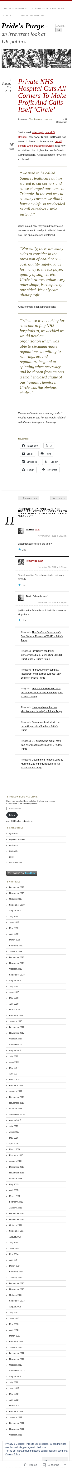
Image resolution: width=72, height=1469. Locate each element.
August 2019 (15, 910)
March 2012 (14, 1405)
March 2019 (14, 940)
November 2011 (16, 1429)
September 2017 (17, 1044)
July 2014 (13, 1242)
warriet (30, 529)
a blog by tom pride (15, 8)
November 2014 (16, 1219)
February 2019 (16, 945)
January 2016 (15, 1161)
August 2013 (15, 1307)
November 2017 (16, 1033)
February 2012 (16, 1411)
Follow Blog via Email (23, 797)
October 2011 (15, 1435)
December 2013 (16, 1283)
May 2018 (13, 998)
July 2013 (13, 1312)
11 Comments (61, 120)
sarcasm (13, 851)
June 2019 (14, 922)
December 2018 (16, 957)
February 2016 (16, 1155)
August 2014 (15, 1237)
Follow (12, 815)
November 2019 (16, 893)
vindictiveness (15, 862)
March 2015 (14, 1196)
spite (11, 857)
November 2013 (16, 1289)
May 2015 (13, 1184)
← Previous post (28, 498)
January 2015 (15, 1208)
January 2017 (15, 1091)
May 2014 (13, 1254)
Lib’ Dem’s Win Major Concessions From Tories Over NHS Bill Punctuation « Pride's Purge (41, 655)
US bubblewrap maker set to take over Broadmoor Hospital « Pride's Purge (41, 745)
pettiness (13, 845)
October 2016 (15, 1108)
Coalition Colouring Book (48, 8)
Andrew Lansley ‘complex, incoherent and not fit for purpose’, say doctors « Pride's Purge (41, 673)
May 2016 (13, 1138)
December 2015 (16, 1167)
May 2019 (13, 928)
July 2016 (13, 1126)
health (11, 149)
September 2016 (17, 1114)
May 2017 (13, 1068)
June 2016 (14, 1132)
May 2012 (13, 1394)
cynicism (47, 119)
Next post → (58, 498)
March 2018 (14, 1009)
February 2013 (16, 1341)
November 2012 (16, 1359)
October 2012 (15, 1365)
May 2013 (13, 1324)
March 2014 (14, 1266)
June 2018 (14, 992)
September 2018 (17, 975)
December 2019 (16, 887)
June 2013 (14, 1318)
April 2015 (13, 1190)
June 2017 (14, 1062)
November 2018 (16, 963)
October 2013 (15, 1295)
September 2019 (17, 905)
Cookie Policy (12, 1454)
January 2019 (15, 951)
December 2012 (16, 1353)
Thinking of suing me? (32, 15)
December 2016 (16, 1097)
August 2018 (15, 980)
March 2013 (14, 1336)
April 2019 (13, 934)
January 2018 (15, 1021)
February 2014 (16, 1271)
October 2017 (15, 1039)
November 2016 (16, 1103)
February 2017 (16, 1085)
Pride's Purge (23, 26)
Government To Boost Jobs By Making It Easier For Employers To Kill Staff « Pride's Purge (42, 763)
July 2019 (13, 916)
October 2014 (15, 1225)
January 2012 (15, 1417)
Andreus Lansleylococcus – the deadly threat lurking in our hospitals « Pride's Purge (42, 692)
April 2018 (13, 1004)
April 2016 (13, 1143)
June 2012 (14, 1388)
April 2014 (13, 1260)
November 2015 (16, 1173)
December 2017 (16, 1027)
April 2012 (13, 1400)
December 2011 (16, 1423)
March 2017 (14, 1079)
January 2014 (15, 1277)
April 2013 (13, 1330)
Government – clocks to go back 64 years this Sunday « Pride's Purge (40, 726)
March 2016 (14, 1149)
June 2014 (14, 1248)
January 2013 (15, 1347)
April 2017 (13, 1074)
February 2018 (16, 1015)
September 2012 (17, 1370)
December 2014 (16, 1213)
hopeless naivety (17, 839)
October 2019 (15, 899)
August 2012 (15, 1376)
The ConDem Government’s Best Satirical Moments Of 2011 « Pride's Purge (42, 636)
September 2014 (17, 1231)
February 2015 (16, 1202)
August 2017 (15, 1050)
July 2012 (13, 1382)
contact (8, 15)
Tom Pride (34, 119)
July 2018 (13, 986)
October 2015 (15, 1178)
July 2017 (13, 1056)
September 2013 (17, 1301)
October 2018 (15, 969)
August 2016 (15, 1120)
